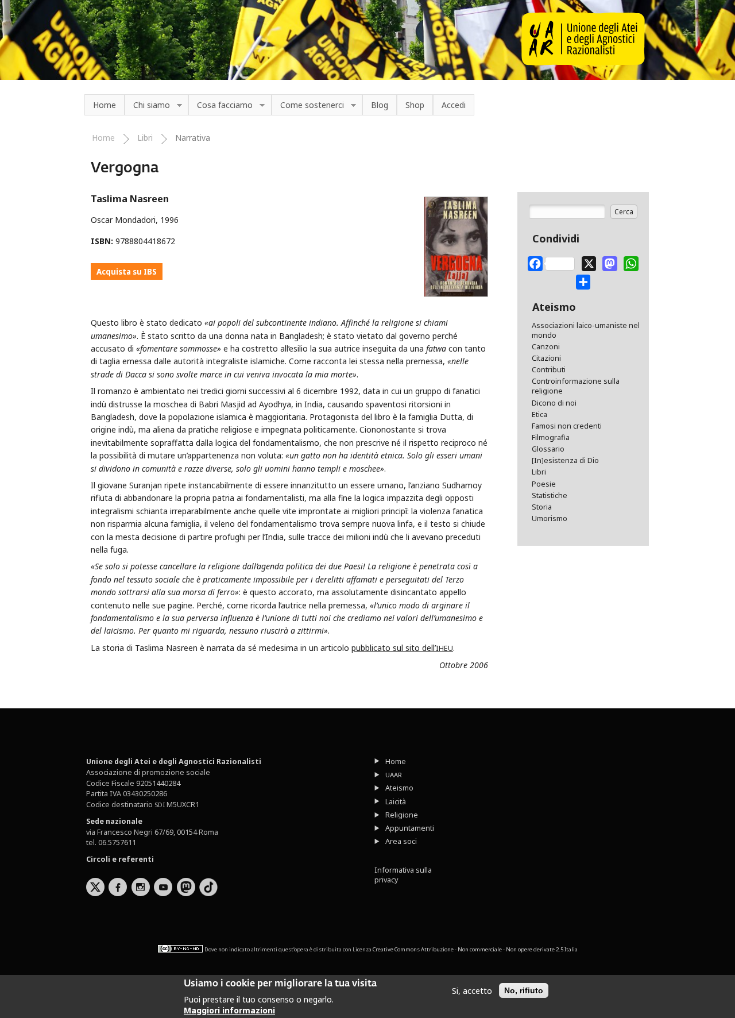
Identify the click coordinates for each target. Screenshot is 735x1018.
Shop (414, 104)
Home (104, 104)
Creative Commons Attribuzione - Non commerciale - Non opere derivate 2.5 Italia (475, 949)
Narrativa (192, 137)
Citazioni (546, 358)
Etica (539, 414)
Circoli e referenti (120, 859)
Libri (145, 137)
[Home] (583, 62)
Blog (379, 104)
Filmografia (551, 437)
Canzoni (546, 347)
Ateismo (399, 788)
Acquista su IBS (126, 272)
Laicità (395, 802)
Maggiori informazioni (229, 1010)
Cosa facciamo (220, 105)
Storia (542, 507)
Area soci (401, 841)
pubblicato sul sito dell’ (402, 647)
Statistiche (549, 495)
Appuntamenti (409, 828)
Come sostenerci (308, 105)
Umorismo (549, 518)
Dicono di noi (554, 403)
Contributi (549, 370)
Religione (401, 815)
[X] (589, 261)
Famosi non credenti (567, 426)
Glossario (548, 449)
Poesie (544, 484)
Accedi (454, 104)
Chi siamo (147, 105)
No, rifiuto (523, 990)
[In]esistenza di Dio (565, 460)
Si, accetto (472, 990)
